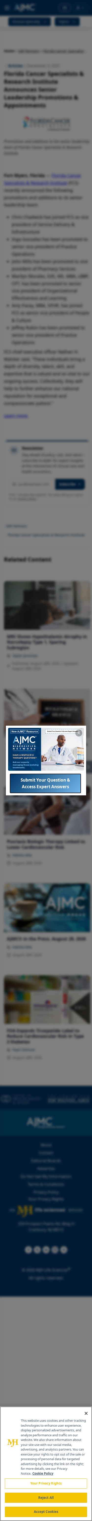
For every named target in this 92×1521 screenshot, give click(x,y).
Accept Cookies (46, 1511)
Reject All (46, 1497)
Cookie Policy (42, 1473)
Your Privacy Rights (46, 1483)
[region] (46, 1463)
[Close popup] (78, 733)
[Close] (86, 1413)
